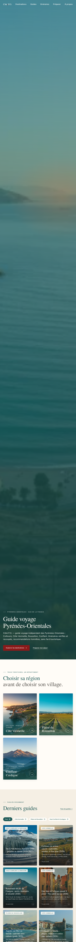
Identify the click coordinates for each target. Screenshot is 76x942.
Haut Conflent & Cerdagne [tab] (59, 819)
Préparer (57, 4)
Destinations (20, 4)
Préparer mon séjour (40, 648)
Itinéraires (44, 4)
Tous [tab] (7, 819)
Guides (33, 4)
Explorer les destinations (16, 648)
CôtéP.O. (7, 4)
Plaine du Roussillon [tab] (38, 819)
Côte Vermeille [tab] (20, 819)
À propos (69, 4)
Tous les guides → (66, 809)
